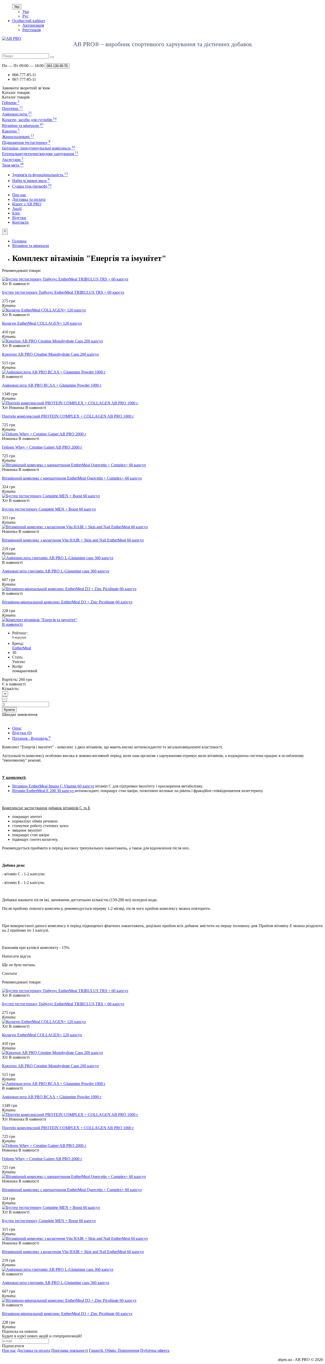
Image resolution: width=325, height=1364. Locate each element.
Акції (17, 208)
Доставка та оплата (28, 199)
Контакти (20, 222)
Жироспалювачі (18, 137)
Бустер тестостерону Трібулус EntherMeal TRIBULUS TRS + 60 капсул (63, 292)
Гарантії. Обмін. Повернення (114, 1350)
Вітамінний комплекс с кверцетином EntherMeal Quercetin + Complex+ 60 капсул (72, 478)
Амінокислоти (17, 114)
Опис (17, 728)
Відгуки (19, 218)
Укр (16, 7)
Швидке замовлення (19, 714)
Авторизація (33, 25)
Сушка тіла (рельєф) (32, 186)
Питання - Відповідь (31, 738)
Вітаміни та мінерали (22, 125)
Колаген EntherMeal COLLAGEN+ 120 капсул (42, 323)
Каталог (16, 97)
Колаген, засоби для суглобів (29, 120)
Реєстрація (31, 30)
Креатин (11, 131)
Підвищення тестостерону (26, 142)
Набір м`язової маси (31, 180)
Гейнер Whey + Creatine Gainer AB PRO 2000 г (42, 447)
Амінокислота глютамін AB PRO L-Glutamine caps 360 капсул (55, 571)
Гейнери (10, 103)
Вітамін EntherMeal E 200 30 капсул (43, 790)
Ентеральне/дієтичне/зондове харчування (40, 154)
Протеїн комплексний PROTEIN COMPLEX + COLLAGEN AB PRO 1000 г (68, 416)
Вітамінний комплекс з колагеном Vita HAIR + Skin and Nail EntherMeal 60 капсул (73, 540)
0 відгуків (19, 637)
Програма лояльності (69, 1350)
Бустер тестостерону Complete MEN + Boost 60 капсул (49, 509)
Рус (25, 16)
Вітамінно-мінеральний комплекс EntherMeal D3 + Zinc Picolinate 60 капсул (67, 602)
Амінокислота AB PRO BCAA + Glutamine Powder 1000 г (52, 385)
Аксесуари (12, 159)
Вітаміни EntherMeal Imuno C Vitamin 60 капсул (53, 786)
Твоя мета (13, 165)
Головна (19, 241)
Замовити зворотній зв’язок (26, 88)
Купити (9, 710)
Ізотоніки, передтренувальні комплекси (38, 148)
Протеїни (12, 108)
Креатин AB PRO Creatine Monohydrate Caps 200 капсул (50, 354)
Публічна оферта (154, 1350)
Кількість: (10, 688)
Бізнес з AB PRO (26, 204)
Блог (16, 213)
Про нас (19, 195)
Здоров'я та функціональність (40, 175)
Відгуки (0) (22, 733)
